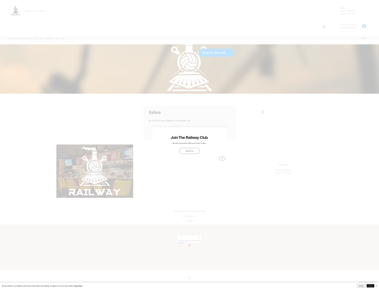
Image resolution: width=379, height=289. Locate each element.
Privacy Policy (78, 286)
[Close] (376, 285)
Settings (361, 286)
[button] (263, 112)
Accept (370, 286)
